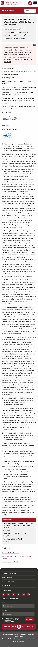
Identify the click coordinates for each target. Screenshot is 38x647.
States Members (8, 581)
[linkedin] (18, 594)
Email (3, 602)
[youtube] (23, 594)
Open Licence (21, 639)
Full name (4, 610)
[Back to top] (36, 645)
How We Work (7, 577)
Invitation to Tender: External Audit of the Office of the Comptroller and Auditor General (18, 525)
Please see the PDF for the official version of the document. (18, 59)
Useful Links (19, 636)
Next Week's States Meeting (13, 539)
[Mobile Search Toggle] (30, 3)
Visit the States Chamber (10, 553)
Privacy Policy (31, 639)
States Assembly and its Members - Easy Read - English (18, 557)
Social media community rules (10, 598)
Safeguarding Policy (19, 641)
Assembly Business (9, 573)
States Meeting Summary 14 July (15, 533)
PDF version (30, 11)
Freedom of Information (9, 639)
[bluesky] (3, 594)
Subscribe (29, 619)
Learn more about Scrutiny (11, 562)
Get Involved (6, 585)
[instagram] (28, 594)
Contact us (31, 634)
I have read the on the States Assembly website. (12, 620)
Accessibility (23, 634)
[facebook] (13, 594)
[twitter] (8, 594)
